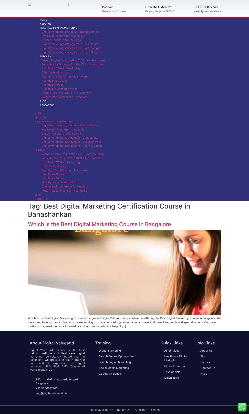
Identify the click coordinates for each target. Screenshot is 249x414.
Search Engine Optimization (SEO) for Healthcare (73, 60)
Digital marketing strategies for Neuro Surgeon (72, 52)
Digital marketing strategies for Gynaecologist (71, 48)
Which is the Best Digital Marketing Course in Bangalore (99, 224)
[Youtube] (218, 109)
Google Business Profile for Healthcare (66, 93)
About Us (40, 117)
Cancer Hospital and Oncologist (62, 40)
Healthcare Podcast (54, 80)
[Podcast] (97, 8)
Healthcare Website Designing (61, 68)
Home (38, 113)
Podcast (107, 7)
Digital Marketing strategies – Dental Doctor (70, 31)
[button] (105, 109)
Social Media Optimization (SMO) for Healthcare (72, 64)
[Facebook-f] (204, 109)
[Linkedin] (211, 109)
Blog (38, 194)
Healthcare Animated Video (60, 88)
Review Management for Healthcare (64, 97)
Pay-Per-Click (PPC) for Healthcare (64, 76)
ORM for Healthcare (54, 72)
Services (45, 56)
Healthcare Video (53, 84)
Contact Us (47, 105)
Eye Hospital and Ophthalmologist (63, 35)
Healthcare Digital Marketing (58, 27)
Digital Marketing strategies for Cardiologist (70, 44)
